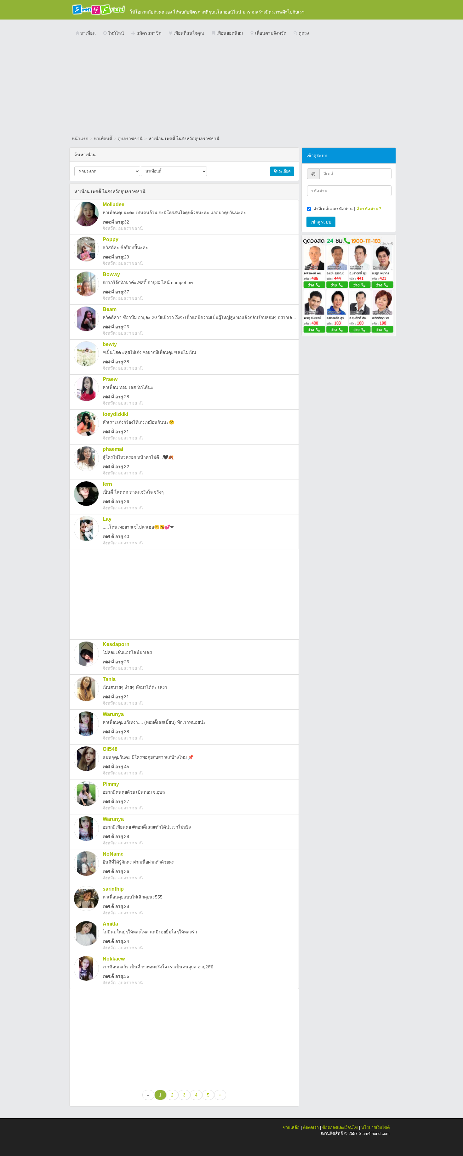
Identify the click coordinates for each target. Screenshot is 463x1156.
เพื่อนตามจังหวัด (270, 33)
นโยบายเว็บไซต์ (375, 1127)
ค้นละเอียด (282, 171)
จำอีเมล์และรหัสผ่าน (333, 208)
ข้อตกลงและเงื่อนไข (340, 1127)
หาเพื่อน (87, 33)
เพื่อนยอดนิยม (229, 33)
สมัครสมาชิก (148, 33)
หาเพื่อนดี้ (103, 138)
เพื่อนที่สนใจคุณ (188, 33)
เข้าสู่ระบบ (321, 221)
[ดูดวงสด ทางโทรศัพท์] (349, 284)
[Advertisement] (231, 86)
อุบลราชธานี (130, 138)
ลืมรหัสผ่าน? (369, 208)
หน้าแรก (80, 138)
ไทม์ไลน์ (115, 33)
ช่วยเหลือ (291, 1127)
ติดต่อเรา (311, 1127)
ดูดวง (303, 33)
